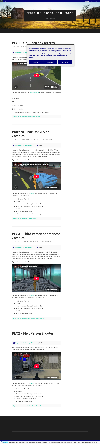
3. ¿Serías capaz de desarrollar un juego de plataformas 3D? (29, 318)
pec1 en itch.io (34, 92)
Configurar (65, 62)
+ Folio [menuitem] (4, 1)
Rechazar (50, 62)
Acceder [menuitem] (87, 1)
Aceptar (36, 62)
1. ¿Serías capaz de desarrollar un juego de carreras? (27, 116)
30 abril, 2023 (16, 337)
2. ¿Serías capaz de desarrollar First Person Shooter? (27, 406)
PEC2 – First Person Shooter (32, 333)
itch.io (32, 193)
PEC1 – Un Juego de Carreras (33, 43)
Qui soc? (14, 31)
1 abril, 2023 (15, 46)
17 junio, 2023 (16, 139)
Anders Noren (78, 434)
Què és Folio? (23, 31)
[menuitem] (1, 1)
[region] (50, 55)
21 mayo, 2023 (16, 241)
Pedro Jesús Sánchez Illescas (50, 13)
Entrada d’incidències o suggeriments (41, 31)
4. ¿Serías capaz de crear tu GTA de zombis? (24, 218)
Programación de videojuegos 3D (24, 52)
